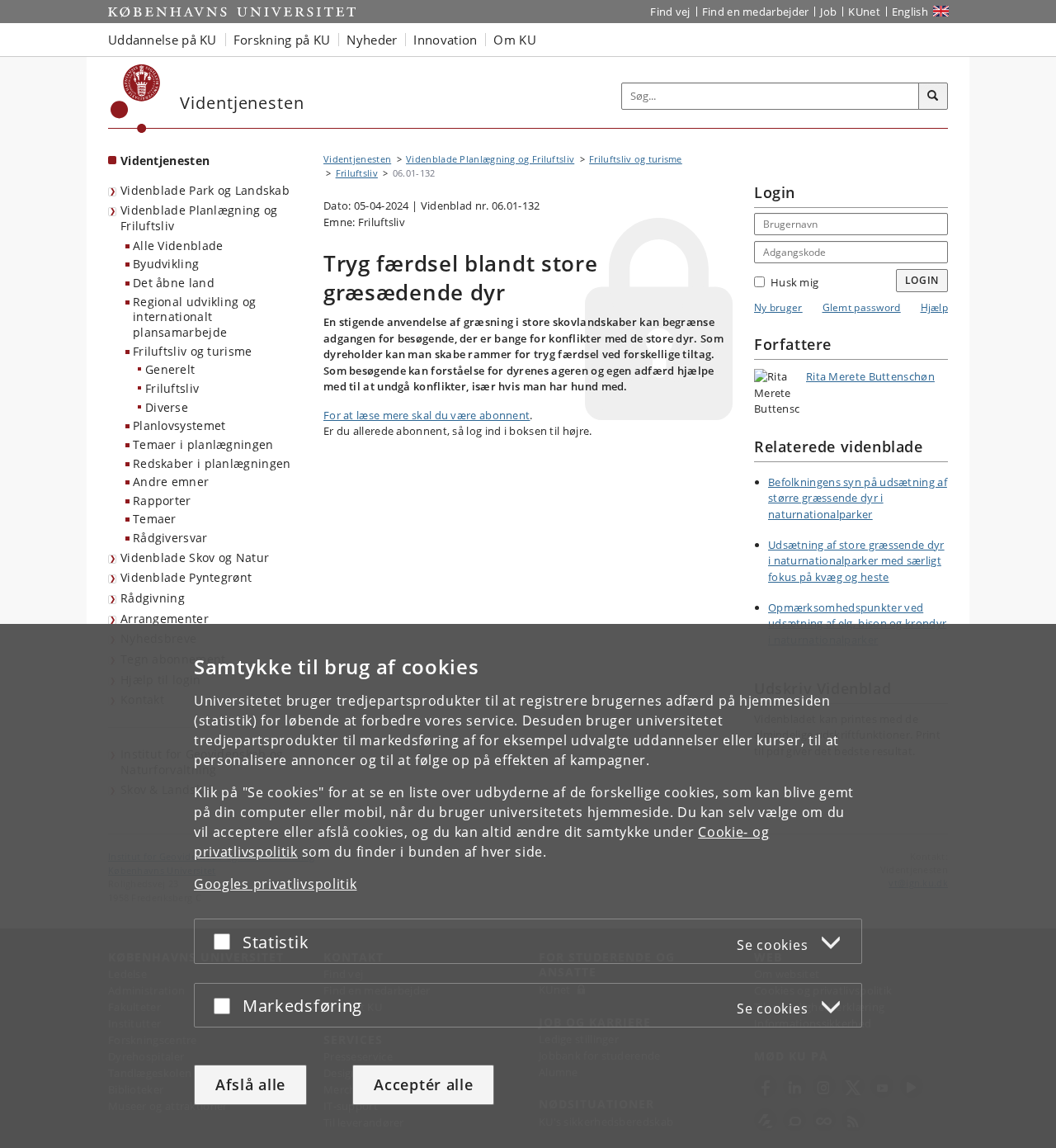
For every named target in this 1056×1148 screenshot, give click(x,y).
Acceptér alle (423, 1084)
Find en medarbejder (755, 11)
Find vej (670, 11)
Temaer (155, 519)
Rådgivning (152, 598)
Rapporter (162, 500)
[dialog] (528, 886)
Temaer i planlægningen (203, 444)
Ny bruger (778, 307)
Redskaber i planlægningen (212, 463)
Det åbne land (173, 283)
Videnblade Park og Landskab (205, 190)
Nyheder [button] (371, 39)
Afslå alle (250, 1084)
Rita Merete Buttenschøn (870, 376)
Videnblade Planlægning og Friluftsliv (199, 218)
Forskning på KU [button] (282, 39)
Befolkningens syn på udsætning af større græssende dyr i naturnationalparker (857, 498)
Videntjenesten (165, 160)
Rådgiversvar (170, 538)
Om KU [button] (514, 39)
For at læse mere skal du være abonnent (426, 415)
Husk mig (794, 282)
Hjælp (935, 307)
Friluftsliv (172, 388)
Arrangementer (164, 618)
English (910, 11)
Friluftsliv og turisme (192, 351)
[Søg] (933, 97)
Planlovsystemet (179, 425)
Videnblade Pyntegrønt (186, 577)
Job (828, 11)
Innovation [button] (445, 39)
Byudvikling (166, 264)
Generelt (170, 369)
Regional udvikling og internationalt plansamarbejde (194, 317)
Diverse (166, 407)
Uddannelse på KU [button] (162, 39)
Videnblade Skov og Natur (194, 557)
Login (922, 280)
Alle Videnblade (178, 245)
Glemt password (862, 307)
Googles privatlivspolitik (275, 884)
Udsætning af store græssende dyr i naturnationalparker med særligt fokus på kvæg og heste (856, 560)
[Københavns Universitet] (136, 98)
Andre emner (171, 481)
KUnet (864, 11)
